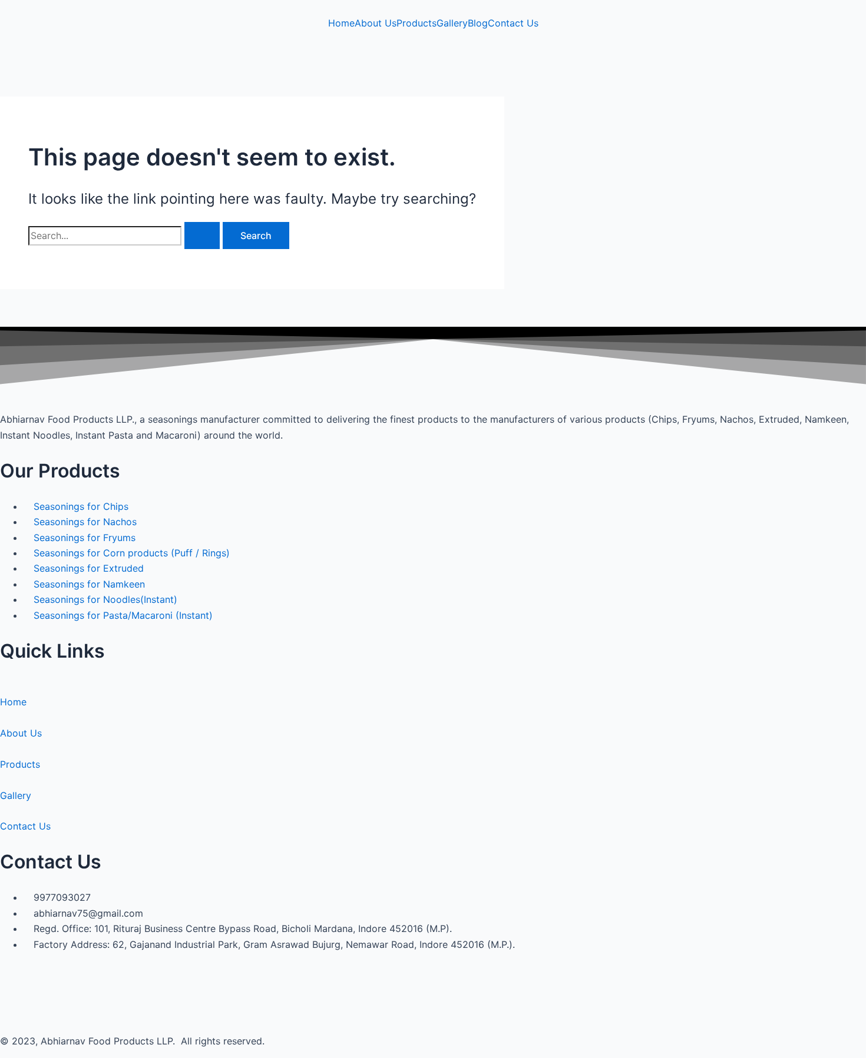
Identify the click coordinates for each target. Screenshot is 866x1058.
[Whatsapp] (3, 89)
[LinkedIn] (3, 58)
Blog (478, 23)
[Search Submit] (202, 235)
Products (416, 23)
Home (341, 23)
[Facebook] (3, 42)
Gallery (452, 23)
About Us (375, 23)
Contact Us (513, 23)
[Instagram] (3, 73)
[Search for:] (125, 235)
